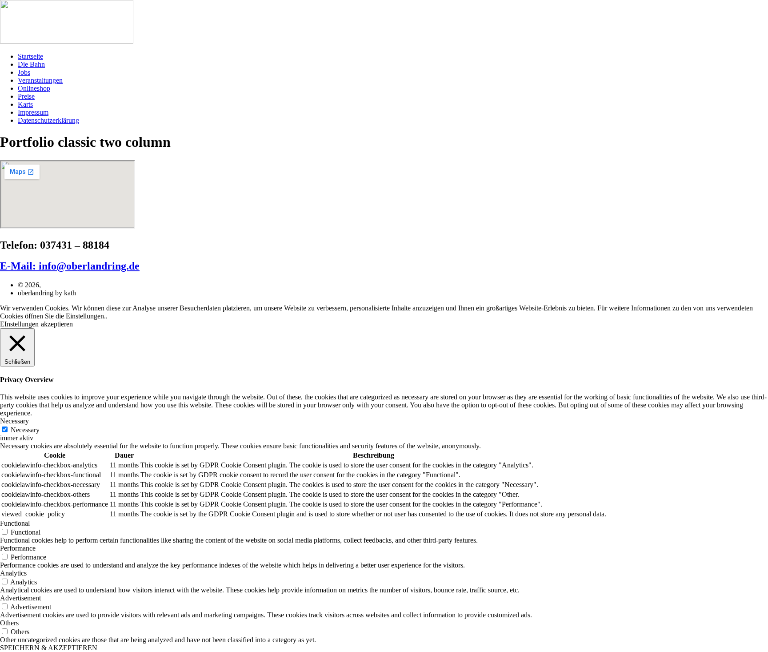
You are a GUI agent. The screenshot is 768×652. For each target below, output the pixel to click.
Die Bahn (31, 64)
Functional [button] (15, 523)
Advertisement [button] (20, 598)
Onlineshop (34, 88)
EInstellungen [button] (19, 324)
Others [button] (9, 623)
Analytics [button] (13, 573)
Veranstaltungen (40, 80)
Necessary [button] (14, 421)
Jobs (24, 72)
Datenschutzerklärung (48, 120)
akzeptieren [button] (57, 324)
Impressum (33, 112)
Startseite (30, 56)
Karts (25, 104)
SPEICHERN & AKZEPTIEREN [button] (48, 648)
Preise (26, 96)
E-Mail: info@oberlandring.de (70, 266)
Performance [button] (18, 548)
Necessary (25, 430)
